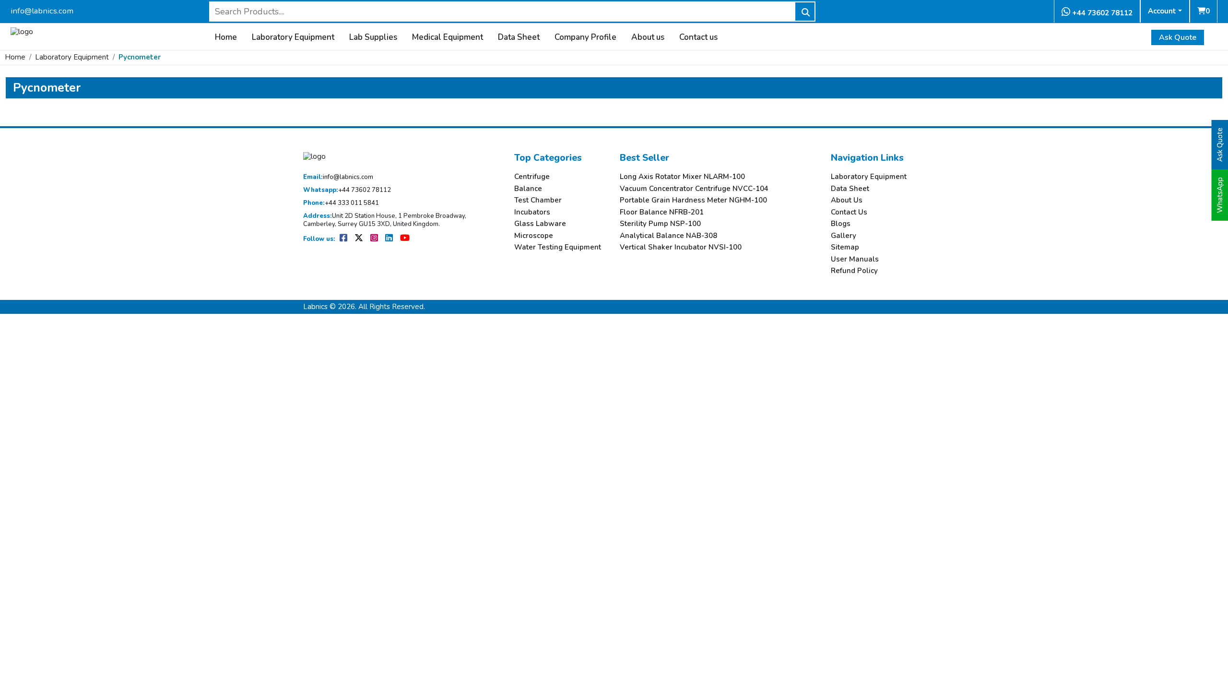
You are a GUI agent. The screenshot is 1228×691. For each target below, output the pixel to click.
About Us (846, 200)
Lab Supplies (373, 37)
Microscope (533, 235)
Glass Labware (540, 223)
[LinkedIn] (389, 239)
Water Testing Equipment (557, 247)
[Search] (805, 11)
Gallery (843, 235)
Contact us (698, 37)
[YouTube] (405, 239)
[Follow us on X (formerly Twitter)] (359, 239)
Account (1162, 11)
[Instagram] (374, 239)
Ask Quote (1177, 37)
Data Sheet (519, 37)
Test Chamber (538, 200)
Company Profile (585, 37)
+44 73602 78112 (1101, 13)
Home (226, 37)
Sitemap (845, 247)
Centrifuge (532, 176)
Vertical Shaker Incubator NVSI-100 (681, 247)
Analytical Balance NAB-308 (668, 235)
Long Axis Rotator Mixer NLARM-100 (682, 176)
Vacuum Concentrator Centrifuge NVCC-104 (694, 188)
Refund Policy (854, 270)
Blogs (840, 223)
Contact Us (849, 212)
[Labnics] (22, 31)
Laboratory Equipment (293, 37)
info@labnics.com (42, 10)
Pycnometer (139, 57)
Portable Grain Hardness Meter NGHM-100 (693, 200)
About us (647, 37)
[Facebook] (344, 239)
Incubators (532, 212)
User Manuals (855, 259)
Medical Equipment (447, 37)
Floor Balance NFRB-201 (662, 212)
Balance (528, 188)
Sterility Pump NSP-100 (660, 223)
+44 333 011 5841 (341, 203)
